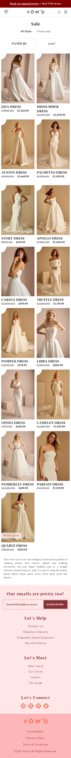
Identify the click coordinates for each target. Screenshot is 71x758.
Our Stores (35, 671)
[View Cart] (64, 12)
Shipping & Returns (35, 632)
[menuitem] (26, 31)
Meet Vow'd (35, 666)
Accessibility (35, 731)
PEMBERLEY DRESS (17, 484)
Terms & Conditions (35, 744)
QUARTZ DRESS (14, 545)
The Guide (35, 683)
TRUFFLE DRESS (50, 299)
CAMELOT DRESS (51, 422)
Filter (19, 43)
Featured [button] (43, 31)
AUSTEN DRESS (14, 172)
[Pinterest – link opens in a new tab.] (38, 706)
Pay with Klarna (35, 643)
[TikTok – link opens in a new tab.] (46, 706)
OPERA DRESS (13, 422)
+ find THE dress (35, 3)
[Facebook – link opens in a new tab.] (31, 706)
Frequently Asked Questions (35, 637)
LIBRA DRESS (48, 361)
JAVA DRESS (11, 106)
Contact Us (35, 626)
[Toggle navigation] (7, 11)
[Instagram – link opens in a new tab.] (23, 706)
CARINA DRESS (14, 299)
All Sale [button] (26, 31)
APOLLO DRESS (50, 238)
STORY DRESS (12, 238)
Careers (36, 677)
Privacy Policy (35, 738)
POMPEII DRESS (14, 361)
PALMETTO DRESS (52, 172)
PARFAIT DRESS (50, 484)
